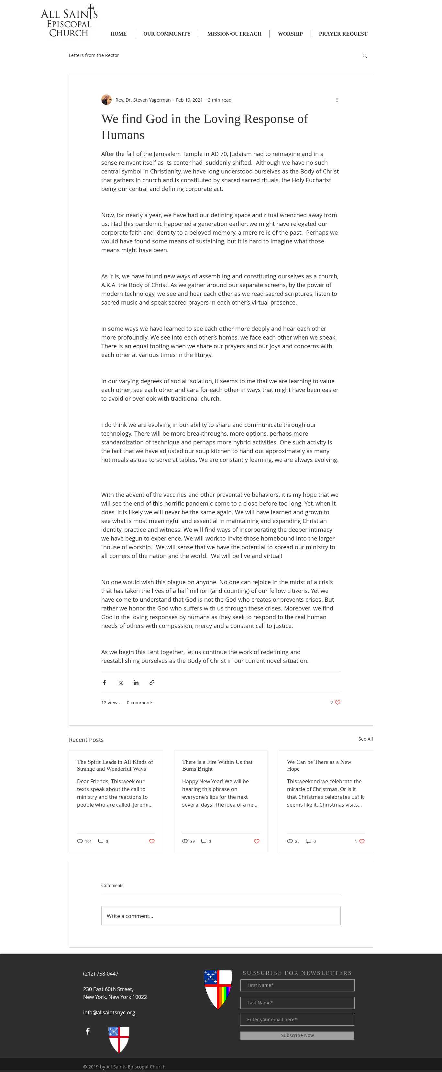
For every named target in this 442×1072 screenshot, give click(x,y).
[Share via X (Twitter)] (120, 682)
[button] (365, 55)
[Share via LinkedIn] (136, 682)
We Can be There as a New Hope (319, 765)
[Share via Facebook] (104, 682)
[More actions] (337, 100)
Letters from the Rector (94, 55)
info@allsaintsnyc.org (109, 1012)
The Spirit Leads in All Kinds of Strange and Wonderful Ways (115, 765)
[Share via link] (152, 682)
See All (366, 739)
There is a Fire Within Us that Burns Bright (217, 765)
